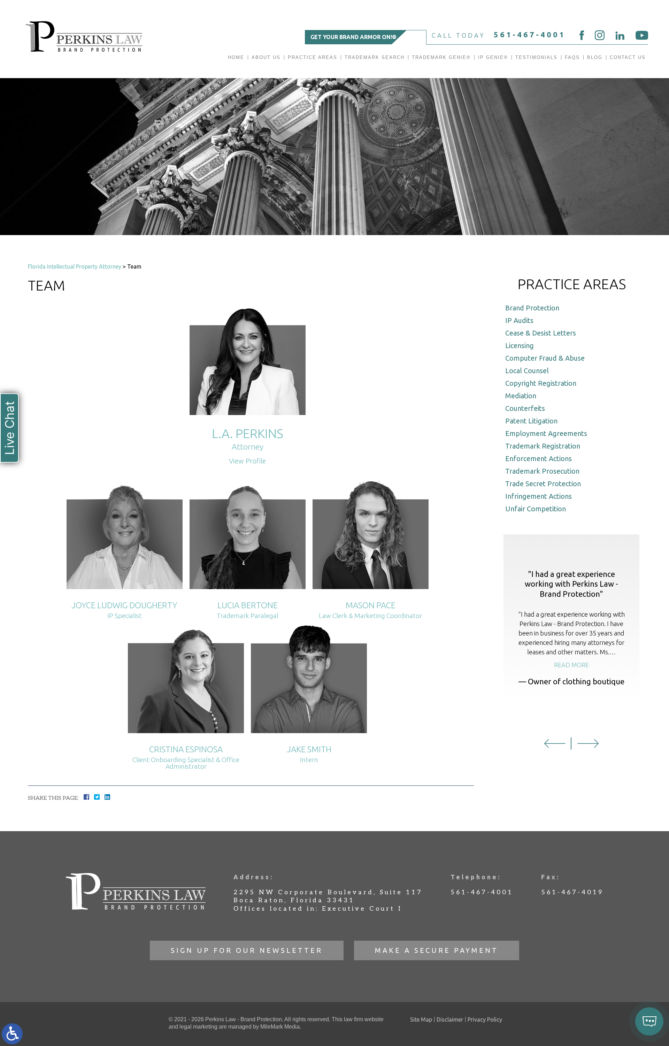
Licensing (519, 345)
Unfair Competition (535, 509)
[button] (555, 743)
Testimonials (536, 57)
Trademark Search (375, 57)
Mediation (520, 396)
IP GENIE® (493, 57)
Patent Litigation (531, 421)
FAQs (572, 57)
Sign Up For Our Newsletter (247, 950)
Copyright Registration (540, 383)
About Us (266, 57)
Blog (594, 57)
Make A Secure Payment (436, 950)
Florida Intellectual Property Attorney (74, 266)
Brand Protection (532, 308)
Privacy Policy (485, 1019)
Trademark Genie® (441, 57)
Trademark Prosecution (542, 471)
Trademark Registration (542, 446)
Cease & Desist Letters (540, 333)
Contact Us (628, 57)
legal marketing (198, 1027)
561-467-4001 (530, 34)
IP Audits (519, 320)
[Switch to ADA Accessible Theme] (12, 1033)
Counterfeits (525, 408)
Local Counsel (527, 371)
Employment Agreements (546, 433)
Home (236, 57)
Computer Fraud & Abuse (545, 358)
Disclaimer (450, 1019)
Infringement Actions (538, 496)
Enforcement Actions (538, 458)
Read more (571, 664)
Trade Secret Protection (543, 484)
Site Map (421, 1019)
